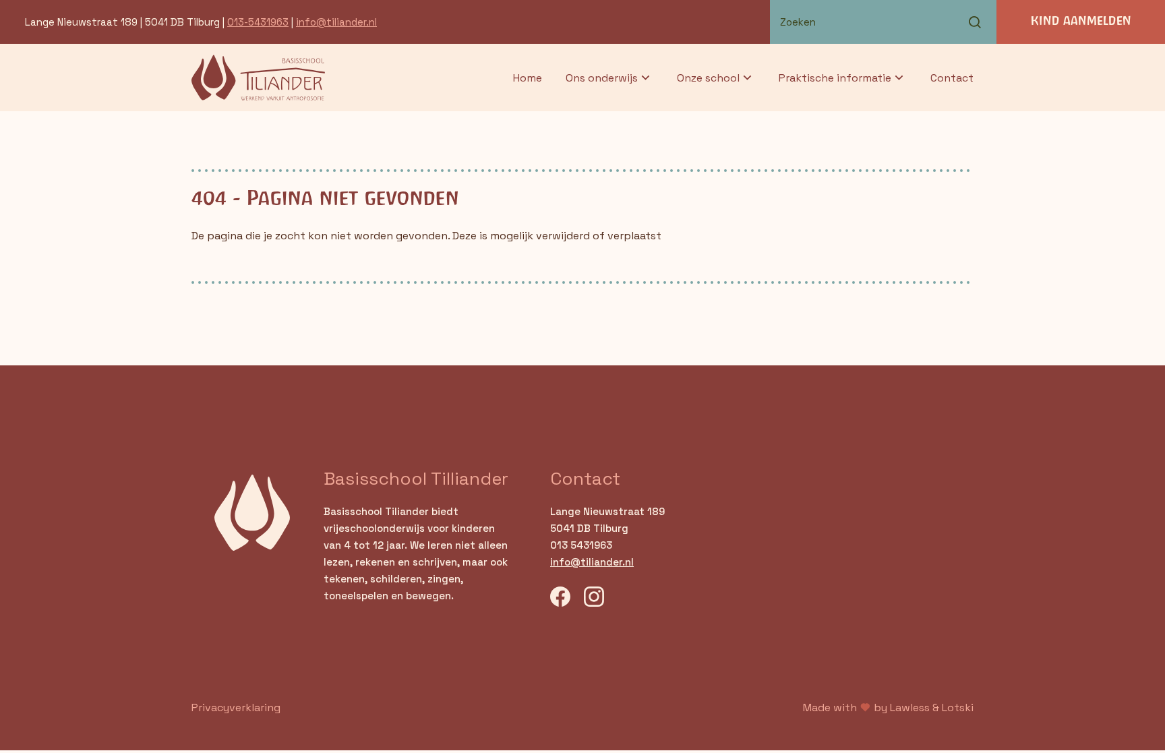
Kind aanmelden (1081, 21)
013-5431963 (258, 22)
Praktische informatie (835, 78)
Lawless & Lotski (932, 707)
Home (527, 78)
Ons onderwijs (602, 78)
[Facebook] (560, 598)
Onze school (708, 78)
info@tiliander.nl (336, 22)
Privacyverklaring (235, 707)
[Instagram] (594, 598)
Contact (952, 78)
